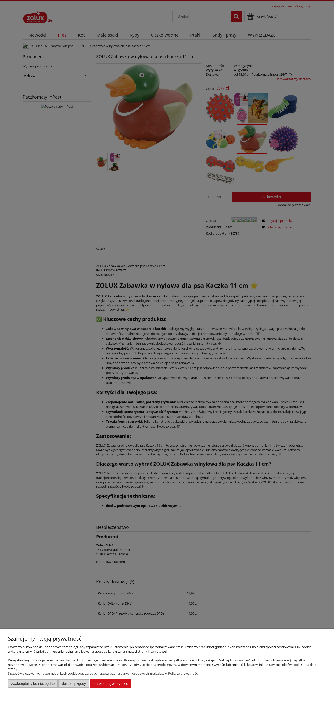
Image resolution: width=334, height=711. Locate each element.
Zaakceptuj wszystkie (111, 683)
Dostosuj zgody (74, 683)
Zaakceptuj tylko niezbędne (33, 683)
